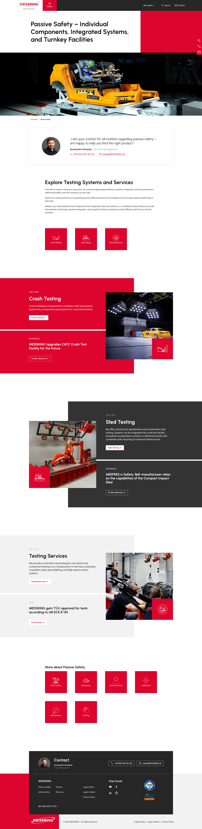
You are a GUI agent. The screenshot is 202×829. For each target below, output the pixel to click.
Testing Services (38, 581)
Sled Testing (113, 447)
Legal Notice (88, 787)
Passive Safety (44, 787)
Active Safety (44, 792)
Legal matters (89, 792)
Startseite (34, 119)
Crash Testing (37, 317)
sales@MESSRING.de (113, 154)
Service (59, 787)
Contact (181, 5)
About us (60, 792)
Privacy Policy (89, 797)
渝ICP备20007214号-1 (48, 806)
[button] (50, 5)
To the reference (38, 358)
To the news (36, 622)
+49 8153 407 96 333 (83, 154)
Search (167, 5)
